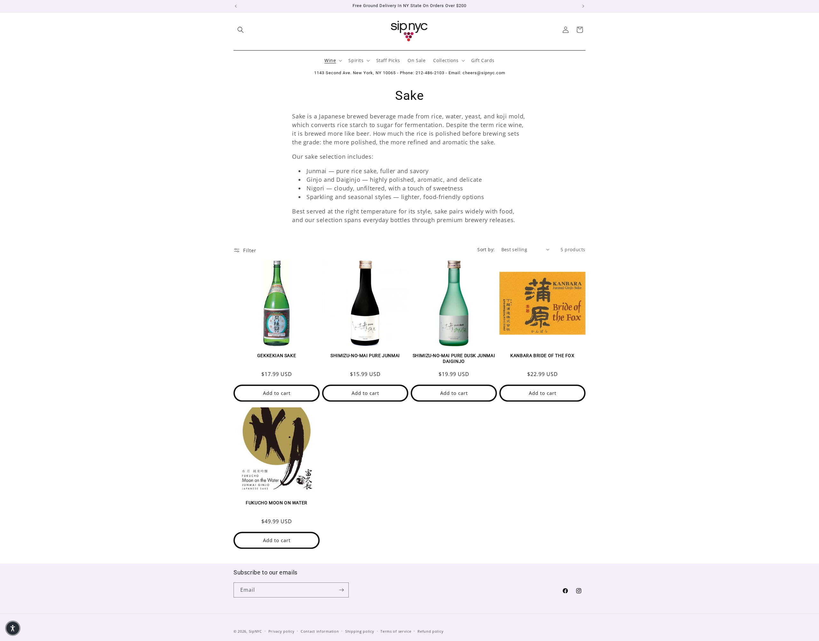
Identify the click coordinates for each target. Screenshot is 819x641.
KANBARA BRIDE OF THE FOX (542, 355)
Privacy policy (281, 631)
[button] (241, 30)
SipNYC (255, 631)
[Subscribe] (341, 589)
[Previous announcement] (236, 6)
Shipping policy (359, 631)
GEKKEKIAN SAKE (276, 355)
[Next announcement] (583, 6)
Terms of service (395, 631)
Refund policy (430, 631)
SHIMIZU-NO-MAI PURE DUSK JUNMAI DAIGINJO (454, 358)
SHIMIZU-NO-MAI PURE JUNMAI (365, 355)
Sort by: (486, 249)
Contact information (320, 631)
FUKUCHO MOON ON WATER (276, 502)
